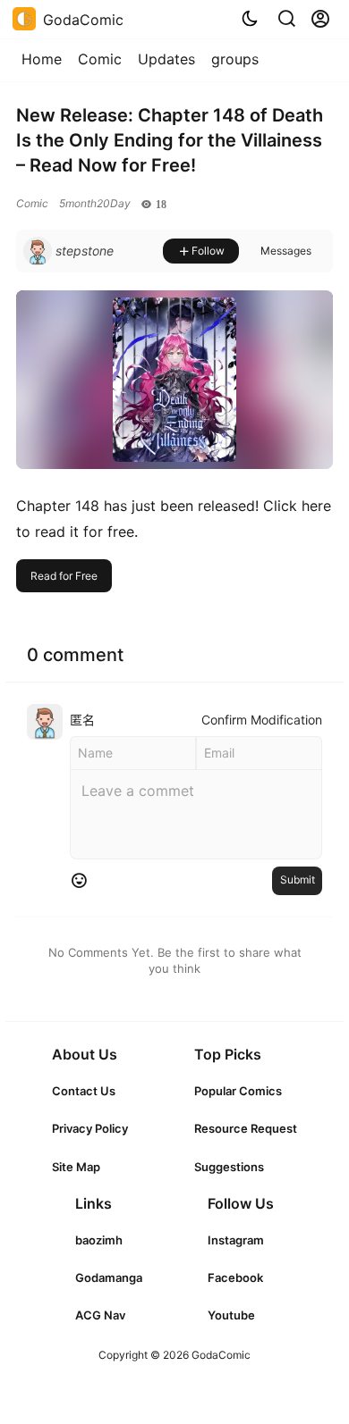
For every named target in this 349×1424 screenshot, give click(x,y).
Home (41, 59)
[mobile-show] (286, 18)
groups (235, 59)
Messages (285, 250)
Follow (208, 250)
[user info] (68, 251)
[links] (90, 1090)
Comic (100, 59)
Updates (166, 59)
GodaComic (220, 1354)
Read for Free (64, 575)
